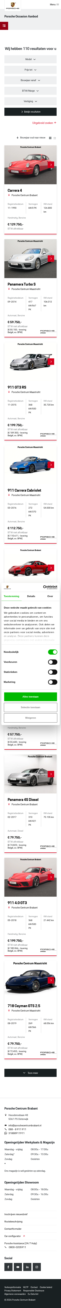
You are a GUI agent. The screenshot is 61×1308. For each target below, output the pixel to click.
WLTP (25, 1287)
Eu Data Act (33, 1294)
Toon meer (32, 1073)
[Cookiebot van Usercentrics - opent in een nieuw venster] (43, 587)
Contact (34, 1287)
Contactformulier (12, 1229)
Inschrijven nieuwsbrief (15, 1214)
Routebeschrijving (13, 1221)
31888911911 (16, 1133)
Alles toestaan (30, 696)
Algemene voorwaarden (15, 1294)
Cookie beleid (46, 1287)
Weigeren (30, 717)
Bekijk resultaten (32, 112)
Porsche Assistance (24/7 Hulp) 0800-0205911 (20, 1245)
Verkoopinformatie (12, 1287)
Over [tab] (50, 596)
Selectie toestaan (30, 707)
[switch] (52, 662)
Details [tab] (31, 596)
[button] (51, 165)
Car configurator (12, 1236)
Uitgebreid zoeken (43, 122)
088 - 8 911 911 (17, 1129)
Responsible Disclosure (33, 1290)
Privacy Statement (12, 1290)
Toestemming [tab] (11, 596)
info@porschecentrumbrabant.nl (24, 1125)
